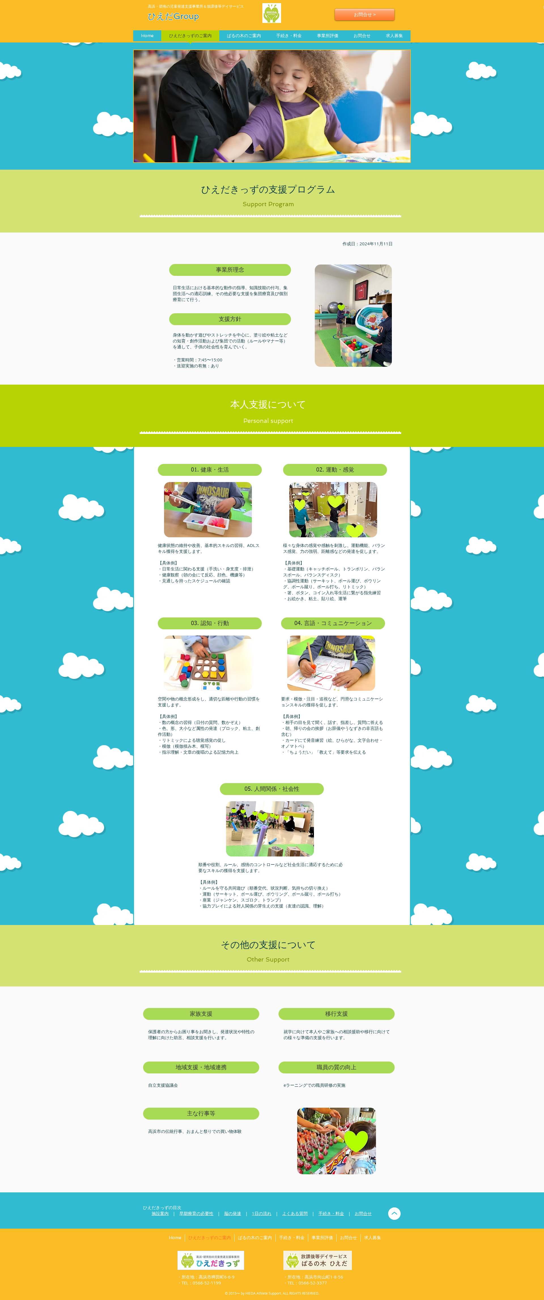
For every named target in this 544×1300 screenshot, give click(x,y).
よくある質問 (295, 1213)
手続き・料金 (331, 1213)
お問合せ (363, 1213)
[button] (230, 270)
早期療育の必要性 (196, 1213)
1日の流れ (261, 1213)
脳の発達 (232, 1213)
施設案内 (160, 1213)
